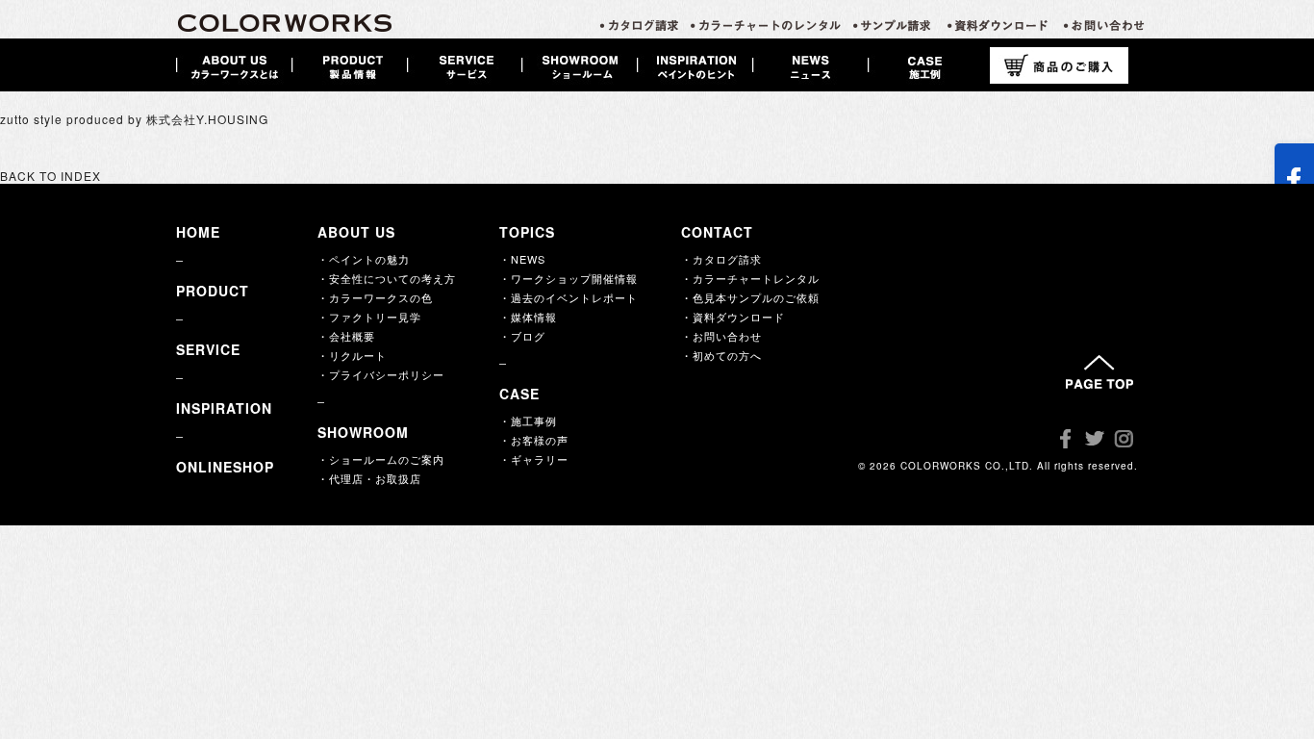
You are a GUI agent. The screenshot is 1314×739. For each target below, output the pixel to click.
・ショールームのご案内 (380, 459)
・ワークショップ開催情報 (568, 278)
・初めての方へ (721, 355)
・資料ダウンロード (733, 316)
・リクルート (352, 355)
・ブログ (522, 336)
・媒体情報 (528, 316)
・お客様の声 (534, 439)
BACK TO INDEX (50, 175)
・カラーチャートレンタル (750, 278)
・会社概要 (346, 336)
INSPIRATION (224, 408)
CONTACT (717, 232)
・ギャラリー (534, 459)
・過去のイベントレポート (568, 297)
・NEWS (522, 259)
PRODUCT (212, 290)
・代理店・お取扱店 (369, 478)
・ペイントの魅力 (363, 259)
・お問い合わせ (721, 336)
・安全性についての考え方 (386, 278)
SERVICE (208, 349)
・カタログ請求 (721, 259)
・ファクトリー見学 (369, 316)
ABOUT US (356, 232)
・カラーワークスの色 (375, 297)
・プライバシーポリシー (380, 374)
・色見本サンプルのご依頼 (750, 297)
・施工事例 (528, 420)
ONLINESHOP (225, 466)
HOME (198, 232)
